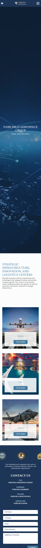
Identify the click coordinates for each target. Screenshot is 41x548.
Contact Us (2, 3)
